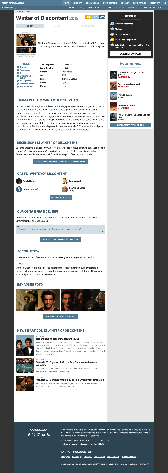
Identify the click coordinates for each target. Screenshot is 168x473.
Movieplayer (20, 11)
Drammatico (67, 71)
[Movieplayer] (39, 430)
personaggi (110, 3)
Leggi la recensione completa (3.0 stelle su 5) (60, 161)
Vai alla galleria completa (60, 316)
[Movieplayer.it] (13, 3)
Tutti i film (106, 8)
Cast (22, 73)
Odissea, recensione (19, 8)
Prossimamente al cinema (130, 125)
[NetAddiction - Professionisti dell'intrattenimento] (82, 451)
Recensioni (81, 8)
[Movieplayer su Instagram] (38, 434)
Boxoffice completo (131, 54)
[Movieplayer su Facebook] (28, 434)
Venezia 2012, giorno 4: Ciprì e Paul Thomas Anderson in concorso (66, 363)
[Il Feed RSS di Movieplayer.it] (48, 434)
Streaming (139, 3)
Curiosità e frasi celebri (27, 77)
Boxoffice (162, 8)
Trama (23, 67)
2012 (64, 75)
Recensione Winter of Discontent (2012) (58, 338)
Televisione (92, 3)
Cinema (125, 3)
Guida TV (155, 3)
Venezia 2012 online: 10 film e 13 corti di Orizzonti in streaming (70, 379)
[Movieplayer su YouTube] (43, 434)
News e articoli (26, 86)
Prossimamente (134, 8)
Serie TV (77, 3)
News (71, 8)
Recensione (25, 70)
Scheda (30, 26)
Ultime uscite (119, 8)
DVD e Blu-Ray (149, 8)
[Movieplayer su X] (33, 434)
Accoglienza (25, 81)
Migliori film (93, 8)
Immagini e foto (27, 83)
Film (66, 3)
